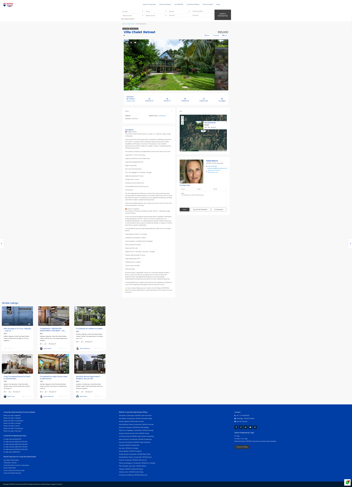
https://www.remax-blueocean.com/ (214, 171)
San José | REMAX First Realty (128, 448)
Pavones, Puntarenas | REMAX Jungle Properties (134, 442)
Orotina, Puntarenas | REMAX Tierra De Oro (133, 460)
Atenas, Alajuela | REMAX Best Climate (131, 421)
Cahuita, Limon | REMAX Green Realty (131, 472)
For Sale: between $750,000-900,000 (15, 449)
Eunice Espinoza (85, 348)
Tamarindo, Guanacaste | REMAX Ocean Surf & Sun (135, 415)
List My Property (165, 4)
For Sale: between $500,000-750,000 (15, 447)
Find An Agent (208, 4)
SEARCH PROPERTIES (223, 15)
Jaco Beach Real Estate (11, 460)
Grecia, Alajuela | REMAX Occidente (130, 451)
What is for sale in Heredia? (12, 423)
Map (181, 111)
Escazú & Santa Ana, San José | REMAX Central (134, 433)
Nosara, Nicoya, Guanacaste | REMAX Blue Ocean (135, 454)
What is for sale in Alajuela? (12, 415)
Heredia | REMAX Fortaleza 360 (129, 445)
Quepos (79, 372)
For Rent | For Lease (241, 439)
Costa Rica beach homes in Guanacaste (16, 465)
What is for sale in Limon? (11, 426)
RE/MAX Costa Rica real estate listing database (261, 441)
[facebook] (236, 427)
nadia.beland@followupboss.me (217, 168)
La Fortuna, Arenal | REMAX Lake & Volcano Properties (136, 436)
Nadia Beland (212, 161)
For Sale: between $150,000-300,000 (15, 442)
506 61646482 (212, 166)
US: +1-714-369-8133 (242, 415)
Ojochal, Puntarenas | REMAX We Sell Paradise (134, 427)
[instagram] (255, 427)
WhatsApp (219, 209)
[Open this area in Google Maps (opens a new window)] (183, 150)
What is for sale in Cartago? (12, 418)
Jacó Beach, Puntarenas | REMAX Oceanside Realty (135, 418)
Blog (218, 4)
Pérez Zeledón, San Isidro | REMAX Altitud (132, 466)
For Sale (125, 28)
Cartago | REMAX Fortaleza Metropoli (131, 469)
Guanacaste (162, 116)
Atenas (92, 324)
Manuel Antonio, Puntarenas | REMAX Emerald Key (135, 439)
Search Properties (149, 4)
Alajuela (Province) (53, 324)
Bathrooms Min (150, 15)
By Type (125, 11)
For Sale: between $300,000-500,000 (15, 444)
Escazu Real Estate (9, 468)
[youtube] (250, 427)
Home (124, 23)
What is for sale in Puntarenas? (13, 428)
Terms (225, 150)
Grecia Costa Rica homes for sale (13, 470)
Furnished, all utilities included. (89, 329)
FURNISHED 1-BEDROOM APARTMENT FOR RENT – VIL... (53, 330)
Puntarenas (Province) (12, 369)
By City (148, 11)
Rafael (7, 324)
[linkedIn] (245, 427)
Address (127, 111)
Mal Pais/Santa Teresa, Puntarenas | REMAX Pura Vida (136, 424)
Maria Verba (83, 396)
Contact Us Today (242, 447)
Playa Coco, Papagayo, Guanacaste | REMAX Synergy (136, 430)
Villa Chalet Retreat (209, 123)
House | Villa (131, 23)
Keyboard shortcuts (203, 150)
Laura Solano (47, 348)
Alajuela (43, 324)
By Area (171, 11)
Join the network (241, 421)
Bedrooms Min (127, 15)
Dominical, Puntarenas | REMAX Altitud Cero (133, 475)
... (10, 340)
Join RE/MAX (178, 4)
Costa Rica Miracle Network (12, 473)
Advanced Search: (240, 441)
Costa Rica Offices (193, 4)
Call (201, 209)
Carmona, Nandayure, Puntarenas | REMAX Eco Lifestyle (137, 463)
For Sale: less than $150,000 (12, 439)
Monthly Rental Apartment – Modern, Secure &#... (88, 378)
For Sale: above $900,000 (11, 452)
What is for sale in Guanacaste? (13, 421)
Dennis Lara (10, 396)
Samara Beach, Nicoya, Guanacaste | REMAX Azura (135, 457)
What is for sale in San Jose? (12, 431)
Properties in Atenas (9, 463)
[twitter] (241, 427)
